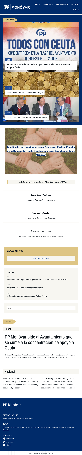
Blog (8, 60)
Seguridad (6, 430)
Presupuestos (69, 427)
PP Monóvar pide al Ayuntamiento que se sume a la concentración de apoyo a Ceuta (38, 66)
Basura (17, 427)
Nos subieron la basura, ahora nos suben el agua (25, 92)
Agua (12, 427)
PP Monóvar (12, 404)
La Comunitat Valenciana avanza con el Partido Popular (27, 117)
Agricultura (6, 427)
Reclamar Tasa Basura (41, 258)
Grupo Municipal (38, 427)
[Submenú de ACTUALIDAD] (52, 4)
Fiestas (30, 427)
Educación (23, 427)
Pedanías (61, 427)
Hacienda (47, 427)
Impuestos (54, 427)
